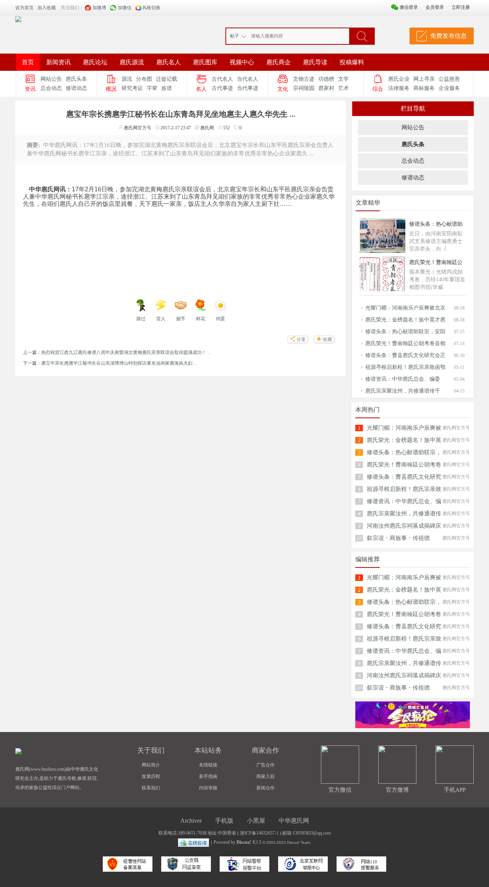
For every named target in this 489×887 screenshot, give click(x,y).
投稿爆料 (352, 62)
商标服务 (424, 88)
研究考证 (132, 88)
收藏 (327, 339)
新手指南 (208, 776)
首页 (28, 62)
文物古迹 (303, 79)
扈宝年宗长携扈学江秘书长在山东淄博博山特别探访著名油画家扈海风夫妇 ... (119, 363)
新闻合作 (265, 788)
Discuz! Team (298, 842)
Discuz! (243, 842)
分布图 (144, 79)
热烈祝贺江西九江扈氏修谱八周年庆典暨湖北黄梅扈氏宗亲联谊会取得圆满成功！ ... (126, 352)
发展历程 (151, 776)
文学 (343, 79)
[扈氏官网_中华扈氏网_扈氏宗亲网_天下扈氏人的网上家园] (18, 18)
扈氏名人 (168, 62)
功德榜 (326, 79)
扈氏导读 (315, 62)
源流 (126, 79)
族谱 (166, 88)
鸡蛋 (220, 318)
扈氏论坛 (95, 62)
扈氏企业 (399, 79)
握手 (180, 318)
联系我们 (151, 788)
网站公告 (51, 79)
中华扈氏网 (294, 820)
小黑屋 (256, 820)
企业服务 (449, 88)
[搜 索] (361, 36)
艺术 (343, 88)
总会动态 (51, 88)
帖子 (234, 36)
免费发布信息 (448, 36)
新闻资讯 (58, 62)
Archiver (191, 820)
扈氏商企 (278, 62)
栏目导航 (413, 108)
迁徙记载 (166, 79)
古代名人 (222, 79)
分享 (301, 339)
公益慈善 (449, 79)
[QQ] (193, 842)
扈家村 (326, 88)
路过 (141, 318)
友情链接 (208, 765)
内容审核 (208, 788)
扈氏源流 (132, 62)
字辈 (152, 88)
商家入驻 (265, 776)
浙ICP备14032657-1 (259, 833)
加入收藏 (46, 7)
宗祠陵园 (303, 88)
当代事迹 (247, 88)
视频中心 (242, 62)
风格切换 (151, 7)
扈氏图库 (205, 62)
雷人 (160, 318)
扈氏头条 (76, 79)
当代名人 (247, 79)
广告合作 (265, 765)
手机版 (224, 820)
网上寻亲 (424, 79)
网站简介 (151, 765)
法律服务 (399, 88)
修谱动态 (76, 88)
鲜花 (200, 318)
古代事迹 (222, 88)
